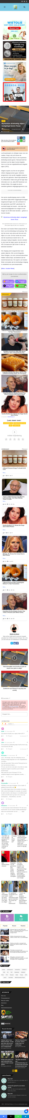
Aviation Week (10, 268)
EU (8, 972)
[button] (8, 281)
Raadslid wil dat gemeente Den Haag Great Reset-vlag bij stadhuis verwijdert (13, 869)
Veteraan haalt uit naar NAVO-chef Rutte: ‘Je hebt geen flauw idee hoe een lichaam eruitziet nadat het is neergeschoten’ (19, 931)
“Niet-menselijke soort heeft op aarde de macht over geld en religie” (5, 897)
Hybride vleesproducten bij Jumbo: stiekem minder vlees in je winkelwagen (19, 937)
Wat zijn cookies (5, 1000)
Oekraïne (23, 972)
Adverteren (4, 1003)
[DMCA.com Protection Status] (14, 1024)
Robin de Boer (7, 129)
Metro (3, 268)
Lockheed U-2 (8, 423)
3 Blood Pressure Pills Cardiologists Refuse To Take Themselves (14, 331)
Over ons (3, 995)
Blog (2, 1005)
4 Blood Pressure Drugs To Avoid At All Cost (14, 311)
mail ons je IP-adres (13, 706)
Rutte (17, 974)
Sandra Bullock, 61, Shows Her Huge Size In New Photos (14, 414)
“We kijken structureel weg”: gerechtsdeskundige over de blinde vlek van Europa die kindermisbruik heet (19, 951)
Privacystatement (5, 998)
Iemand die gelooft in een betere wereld (16, 1086)
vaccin (5, 977)
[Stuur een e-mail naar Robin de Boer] (12, 644)
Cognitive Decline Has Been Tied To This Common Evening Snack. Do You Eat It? (14, 373)
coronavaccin (10, 969)
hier (3, 706)
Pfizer (2, 974)
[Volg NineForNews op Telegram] (21, 281)
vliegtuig (16, 425)
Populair (5, 925)
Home (3, 105)
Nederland (17, 972)
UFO (7, 105)
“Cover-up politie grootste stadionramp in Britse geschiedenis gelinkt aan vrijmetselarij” (23, 898)
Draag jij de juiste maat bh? (14, 839)
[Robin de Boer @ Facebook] (17, 644)
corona (3, 969)
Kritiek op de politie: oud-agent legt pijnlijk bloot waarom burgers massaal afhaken (18, 944)
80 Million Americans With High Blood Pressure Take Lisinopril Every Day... (14, 352)
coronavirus (17, 969)
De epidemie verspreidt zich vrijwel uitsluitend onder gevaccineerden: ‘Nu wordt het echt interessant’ (13, 898)
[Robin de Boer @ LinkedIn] (14, 644)
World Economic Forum (20, 977)
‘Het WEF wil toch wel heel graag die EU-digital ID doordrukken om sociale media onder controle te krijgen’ (6, 842)
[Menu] (4, 7)
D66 (4, 972)
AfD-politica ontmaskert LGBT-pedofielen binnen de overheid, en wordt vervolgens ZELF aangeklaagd (19, 958)
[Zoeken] (24, 7)
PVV (7, 974)
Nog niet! (10, 1078)
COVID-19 (24, 969)
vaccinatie (11, 977)
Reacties (23, 925)
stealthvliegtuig (19, 423)
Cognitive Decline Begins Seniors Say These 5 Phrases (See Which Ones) (14, 393)
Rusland (12, 974)
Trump (21, 974)
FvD (11, 972)
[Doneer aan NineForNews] (21, 286)
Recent (14, 925)
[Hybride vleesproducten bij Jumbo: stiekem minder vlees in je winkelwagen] (4, 939)
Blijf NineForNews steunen (5, 864)
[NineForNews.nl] (14, 7)
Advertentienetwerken (6, 1007)
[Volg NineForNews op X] (8, 286)
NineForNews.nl (11, 416)
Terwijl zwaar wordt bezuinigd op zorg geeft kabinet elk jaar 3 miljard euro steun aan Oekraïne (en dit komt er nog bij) (22, 841)
